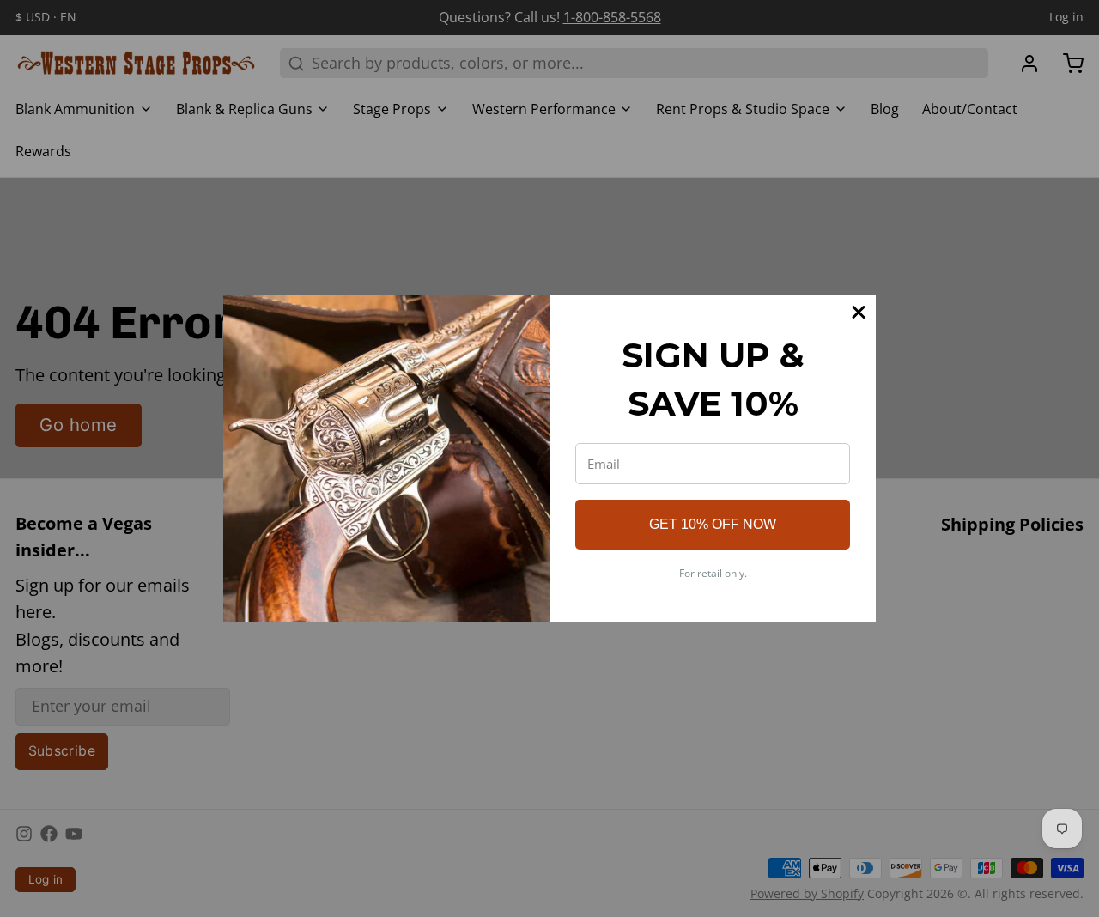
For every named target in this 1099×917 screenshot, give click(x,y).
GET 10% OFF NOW (712, 524)
